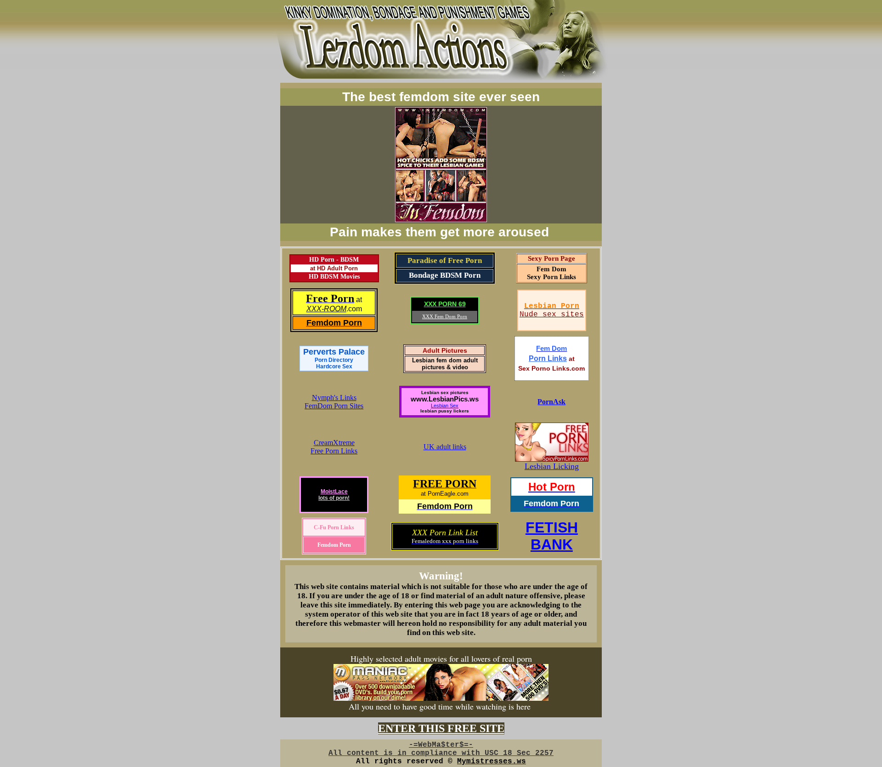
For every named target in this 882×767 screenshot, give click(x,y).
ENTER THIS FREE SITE (441, 728)
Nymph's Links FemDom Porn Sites (334, 402)
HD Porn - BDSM (334, 259)
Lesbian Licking (552, 466)
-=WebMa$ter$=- (441, 745)
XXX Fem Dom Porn (444, 316)
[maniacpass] (441, 697)
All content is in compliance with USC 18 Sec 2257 (441, 753)
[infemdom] (441, 218)
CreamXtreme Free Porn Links (334, 447)
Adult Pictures (445, 350)
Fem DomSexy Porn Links (551, 272)
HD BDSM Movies (334, 276)
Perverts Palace (334, 355)
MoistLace (334, 491)
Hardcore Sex (334, 366)
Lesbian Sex (444, 405)
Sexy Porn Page (551, 258)
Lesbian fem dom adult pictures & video (445, 364)
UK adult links (445, 447)
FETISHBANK (552, 536)
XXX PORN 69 (445, 304)
